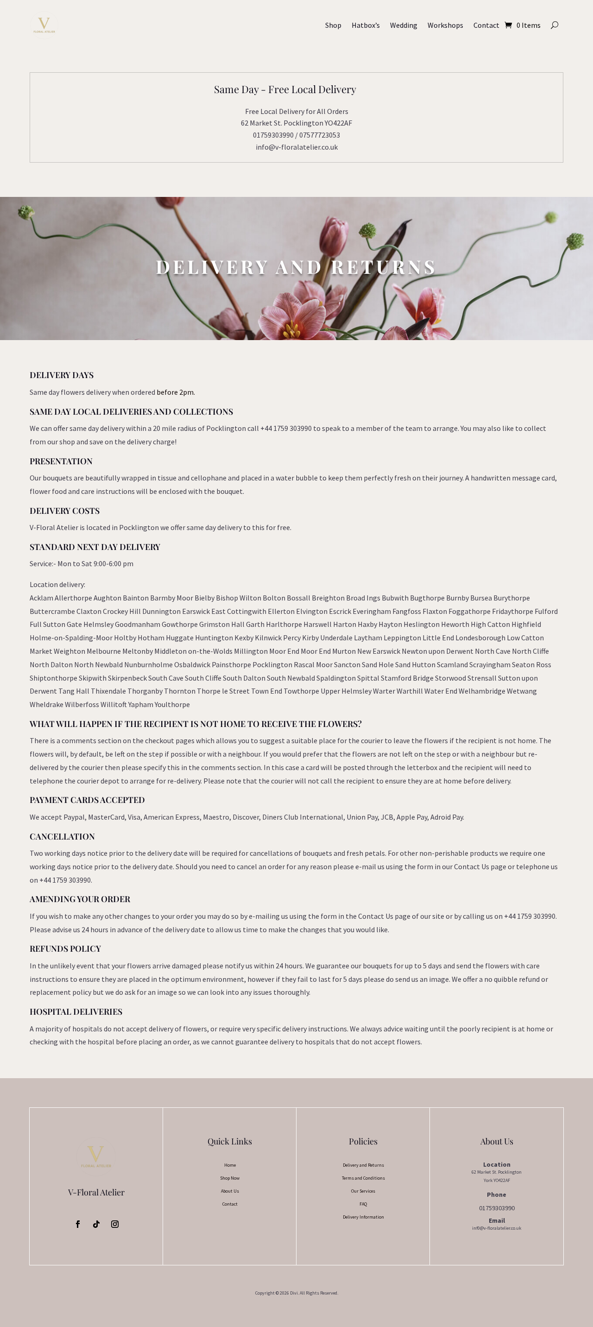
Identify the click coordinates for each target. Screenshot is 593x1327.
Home (230, 1165)
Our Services (363, 1191)
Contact (486, 25)
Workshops (445, 25)
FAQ (363, 1204)
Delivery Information (363, 1217)
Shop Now (230, 1178)
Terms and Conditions (363, 1178)
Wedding (403, 25)
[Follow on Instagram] (114, 1224)
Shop (333, 25)
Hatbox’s (366, 25)
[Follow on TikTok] (96, 1224)
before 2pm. (176, 392)
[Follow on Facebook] (77, 1224)
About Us (230, 1191)
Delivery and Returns (363, 1165)
